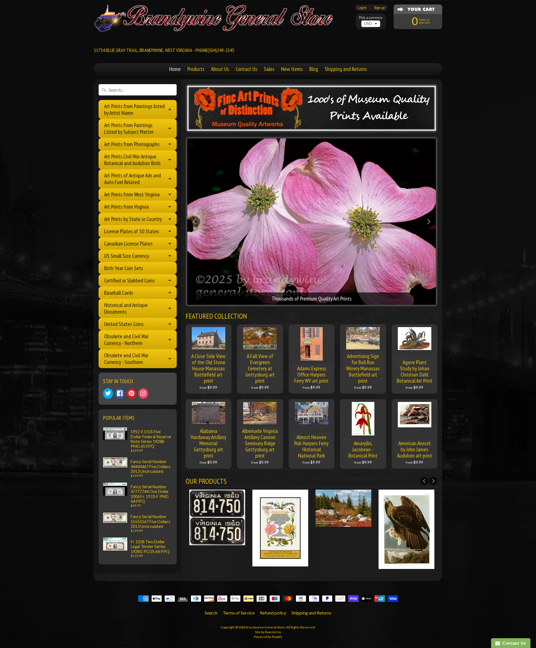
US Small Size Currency (126, 255)
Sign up (379, 7)
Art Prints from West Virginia (132, 194)
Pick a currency (370, 18)
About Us (220, 69)
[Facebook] (120, 393)
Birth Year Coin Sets (123, 268)
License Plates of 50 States (131, 231)
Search (211, 612)
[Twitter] (108, 393)
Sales (269, 69)
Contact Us (246, 69)
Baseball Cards (118, 292)
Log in (362, 7)
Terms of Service (239, 612)
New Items (292, 69)
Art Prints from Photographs (131, 144)
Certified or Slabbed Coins (129, 280)
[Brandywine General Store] (219, 21)
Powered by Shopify (268, 637)
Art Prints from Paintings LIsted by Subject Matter (129, 128)
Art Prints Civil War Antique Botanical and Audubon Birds (132, 160)
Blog (313, 69)
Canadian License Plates (128, 243)
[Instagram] (143, 393)
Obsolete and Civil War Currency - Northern (126, 340)
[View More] (217, 541)
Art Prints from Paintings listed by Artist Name (134, 109)
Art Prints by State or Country (133, 219)
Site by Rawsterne (268, 632)
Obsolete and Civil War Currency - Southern (126, 359)
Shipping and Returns (346, 69)
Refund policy (273, 612)
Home (175, 69)
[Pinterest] (131, 393)
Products (195, 69)
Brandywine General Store (265, 627)
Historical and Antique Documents (126, 308)
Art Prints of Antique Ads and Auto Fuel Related (132, 179)
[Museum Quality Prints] (311, 108)
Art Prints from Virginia (126, 206)
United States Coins (123, 324)
